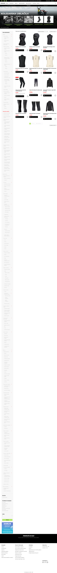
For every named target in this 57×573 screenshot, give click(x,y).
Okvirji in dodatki (6, 91)
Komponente (11, 3)
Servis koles (34, 3)
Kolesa (7, 3)
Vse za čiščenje (6, 458)
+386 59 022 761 (14, 0)
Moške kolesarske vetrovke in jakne (7, 134)
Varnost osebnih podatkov (19, 557)
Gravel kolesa (6, 89)
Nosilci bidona (6, 368)
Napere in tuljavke (7, 252)
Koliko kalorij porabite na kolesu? (7, 557)
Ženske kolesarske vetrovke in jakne (7, 162)
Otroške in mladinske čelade (7, 401)
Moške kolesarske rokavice (7, 131)
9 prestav (6, 226)
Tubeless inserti (6, 285)
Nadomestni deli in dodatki (7, 321)
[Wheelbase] (3, 3)
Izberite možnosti (20, 50)
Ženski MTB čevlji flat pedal (7, 419)
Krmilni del (5, 238)
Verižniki (5, 229)
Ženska (6, 61)
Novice (30, 548)
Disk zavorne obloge (6, 337)
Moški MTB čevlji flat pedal (6, 411)
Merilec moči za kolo (6, 202)
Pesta (5, 258)
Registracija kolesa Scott (19, 549)
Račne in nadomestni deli (6, 260)
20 (39, 123)
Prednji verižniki (7, 230)
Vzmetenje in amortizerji (6, 318)
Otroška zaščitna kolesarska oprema (7, 476)
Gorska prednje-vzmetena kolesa (7, 80)
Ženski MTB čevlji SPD (7, 422)
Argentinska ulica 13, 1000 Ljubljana (36, 0)
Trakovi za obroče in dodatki (7, 265)
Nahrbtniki (6, 428)
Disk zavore (6, 335)
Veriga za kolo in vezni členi (6, 217)
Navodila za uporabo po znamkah (21, 551)
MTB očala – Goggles (6, 449)
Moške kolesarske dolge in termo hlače (7, 123)
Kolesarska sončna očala (7, 443)
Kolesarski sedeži (7, 308)
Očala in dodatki (6, 441)
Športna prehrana (28, 3)
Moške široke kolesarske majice (7, 139)
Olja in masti (6, 323)
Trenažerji (5, 470)
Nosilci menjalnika (7, 95)
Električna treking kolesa (7, 65)
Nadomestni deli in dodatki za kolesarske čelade (7, 398)
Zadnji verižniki (7, 232)
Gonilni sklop (6, 193)
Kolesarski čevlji (6, 406)
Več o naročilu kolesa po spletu (20, 548)
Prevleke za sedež (7, 373)
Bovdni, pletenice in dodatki (7, 176)
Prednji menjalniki (6, 298)
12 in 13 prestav (7, 222)
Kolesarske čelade (6, 392)
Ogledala (5, 370)
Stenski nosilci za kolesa (7, 438)
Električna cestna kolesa (7, 48)
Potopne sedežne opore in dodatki (7, 311)
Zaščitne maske (6, 484)
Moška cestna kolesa (6, 38)
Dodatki (5, 426)
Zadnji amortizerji (7, 329)
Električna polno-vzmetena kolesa (7, 58)
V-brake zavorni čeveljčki (6, 346)
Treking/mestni (7, 281)
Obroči (5, 254)
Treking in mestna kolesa (6, 104)
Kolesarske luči (6, 360)
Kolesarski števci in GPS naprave (7, 386)
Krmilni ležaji (6, 245)
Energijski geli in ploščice (6, 488)
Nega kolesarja (6, 366)
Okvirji (5, 97)
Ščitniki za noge (6, 478)
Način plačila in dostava (19, 546)
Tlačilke (5, 378)
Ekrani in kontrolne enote (7, 186)
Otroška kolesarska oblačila (6, 145)
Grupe (5, 291)
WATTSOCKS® (5, 510)
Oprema (16, 3)
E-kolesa (5, 182)
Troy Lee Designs (6, 508)
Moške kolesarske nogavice (7, 129)
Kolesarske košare (7, 358)
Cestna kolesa (6, 36)
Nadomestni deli (7, 210)
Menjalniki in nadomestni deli (6, 294)
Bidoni (5, 353)
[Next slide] (55, 20)
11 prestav (6, 220)
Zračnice (5, 287)
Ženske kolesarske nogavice (7, 157)
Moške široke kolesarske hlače (6, 137)
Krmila (5, 241)
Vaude (4, 509)
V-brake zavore (6, 344)
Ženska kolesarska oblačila (6, 148)
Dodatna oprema (6, 351)
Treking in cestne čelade (7, 404)
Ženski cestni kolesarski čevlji (6, 417)
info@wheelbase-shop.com (33, 552)
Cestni (6, 274)
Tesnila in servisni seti (7, 325)
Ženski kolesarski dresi (7, 171)
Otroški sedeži (6, 465)
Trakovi (5, 248)
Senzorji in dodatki (7, 390)
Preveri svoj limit (46, 5)
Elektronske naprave (7, 384)
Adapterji (5, 333)
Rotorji (5, 342)
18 (36, 123)
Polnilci (5, 191)
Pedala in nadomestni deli (6, 205)
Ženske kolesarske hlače (7, 154)
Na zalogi (5, 497)
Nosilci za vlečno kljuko (6, 436)
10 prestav (6, 218)
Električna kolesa (6, 46)
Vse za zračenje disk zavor (7, 461)
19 (38, 123)
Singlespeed (6, 214)
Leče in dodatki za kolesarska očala (7, 446)
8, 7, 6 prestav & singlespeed (7, 224)
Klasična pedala (7, 206)
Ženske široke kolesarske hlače (6, 165)
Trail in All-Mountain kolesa (7, 86)
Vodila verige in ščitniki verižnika (6, 235)
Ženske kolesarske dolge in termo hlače (7, 151)
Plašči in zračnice (6, 267)
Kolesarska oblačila (21, 3)
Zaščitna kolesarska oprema (7, 473)
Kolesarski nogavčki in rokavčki (7, 117)
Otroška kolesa (6, 102)
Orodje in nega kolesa (7, 453)
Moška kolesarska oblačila (6, 120)
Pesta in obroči (6, 251)
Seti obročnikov (6, 262)
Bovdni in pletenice (7, 178)
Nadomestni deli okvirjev (6, 93)
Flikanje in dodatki (7, 269)
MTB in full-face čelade (6, 395)
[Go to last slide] (2, 20)
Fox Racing (5, 503)
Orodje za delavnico (7, 456)
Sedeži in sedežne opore (6, 306)
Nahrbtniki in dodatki (7, 425)
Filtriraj (7, 519)
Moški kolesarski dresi (6, 142)
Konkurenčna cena (18, 554)
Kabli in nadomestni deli (6, 189)
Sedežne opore (6, 315)
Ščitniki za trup (6, 481)
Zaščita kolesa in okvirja (6, 99)
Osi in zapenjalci (6, 256)
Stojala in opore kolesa (6, 376)
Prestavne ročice (6, 303)
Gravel (6, 276)
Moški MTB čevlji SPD (6, 414)
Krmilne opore (6, 243)
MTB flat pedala (7, 208)
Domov (2, 27)
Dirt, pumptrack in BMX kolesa (6, 44)
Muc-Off (5, 506)
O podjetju (30, 546)
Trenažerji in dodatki (7, 467)
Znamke (38, 3)
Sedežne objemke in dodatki (7, 313)
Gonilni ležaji (6, 199)
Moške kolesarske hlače (7, 126)
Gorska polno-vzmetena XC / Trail (7, 77)
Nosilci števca (6, 388)
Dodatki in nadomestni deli (6, 196)
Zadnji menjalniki (6, 301)
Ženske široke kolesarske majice (7, 168)
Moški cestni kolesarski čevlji (6, 409)
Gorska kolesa (6, 71)
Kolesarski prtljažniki (5, 363)
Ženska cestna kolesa (6, 41)
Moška (6, 53)
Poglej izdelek (27, 50)
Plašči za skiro (7, 279)
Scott (4, 507)
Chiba (4, 502)
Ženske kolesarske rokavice (7, 160)
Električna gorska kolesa (7, 51)
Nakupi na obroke (18, 552)
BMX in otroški (7, 272)
